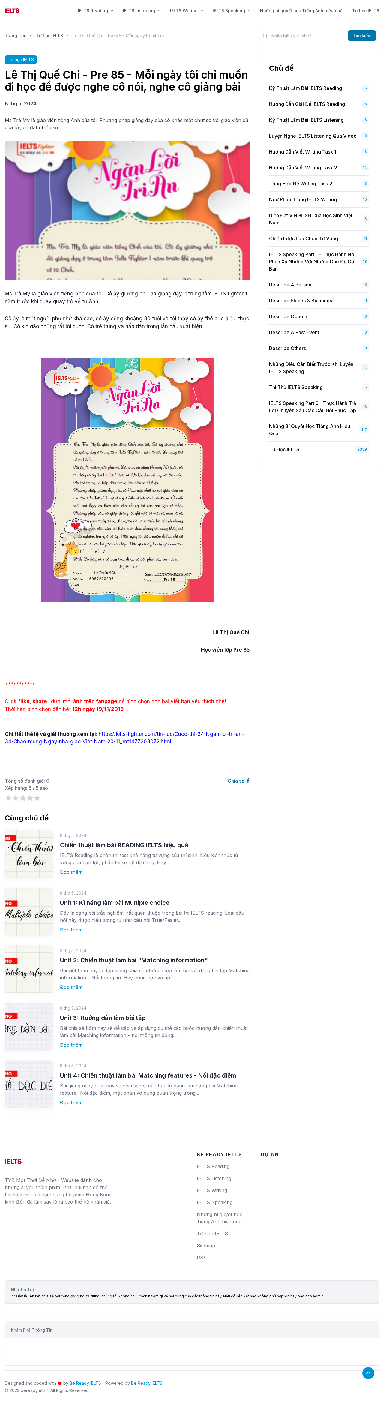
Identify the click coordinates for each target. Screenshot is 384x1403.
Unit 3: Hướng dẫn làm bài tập (103, 1017)
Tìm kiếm (362, 35)
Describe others (287, 348)
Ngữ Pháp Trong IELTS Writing (303, 199)
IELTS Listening (139, 10)
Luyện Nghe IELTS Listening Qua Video (313, 136)
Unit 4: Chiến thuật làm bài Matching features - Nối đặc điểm (148, 1075)
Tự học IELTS (365, 10)
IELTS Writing (184, 10)
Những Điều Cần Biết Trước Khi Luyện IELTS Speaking (311, 367)
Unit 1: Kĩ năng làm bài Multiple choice (115, 902)
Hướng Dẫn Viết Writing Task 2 (303, 168)
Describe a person (290, 285)
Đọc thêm (71, 872)
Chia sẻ (236, 781)
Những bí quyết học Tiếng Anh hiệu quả (301, 10)
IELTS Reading (93, 10)
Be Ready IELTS (85, 1383)
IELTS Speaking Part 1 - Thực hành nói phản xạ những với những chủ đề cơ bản (312, 261)
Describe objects (288, 316)
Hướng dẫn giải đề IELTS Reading (307, 104)
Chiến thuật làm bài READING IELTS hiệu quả (124, 845)
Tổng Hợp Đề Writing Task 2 (300, 184)
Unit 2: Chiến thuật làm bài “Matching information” (134, 960)
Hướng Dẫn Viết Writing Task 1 (302, 152)
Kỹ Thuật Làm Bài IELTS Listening (306, 120)
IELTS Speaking (229, 10)
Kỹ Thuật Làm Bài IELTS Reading (305, 88)
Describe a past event (294, 332)
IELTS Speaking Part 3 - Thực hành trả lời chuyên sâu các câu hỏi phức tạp (312, 406)
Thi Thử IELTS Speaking (296, 387)
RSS (202, 1258)
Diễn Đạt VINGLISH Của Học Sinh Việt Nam (310, 219)
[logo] (13, 1159)
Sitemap (206, 1246)
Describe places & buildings (300, 301)
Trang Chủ (15, 35)
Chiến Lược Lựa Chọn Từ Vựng (303, 238)
